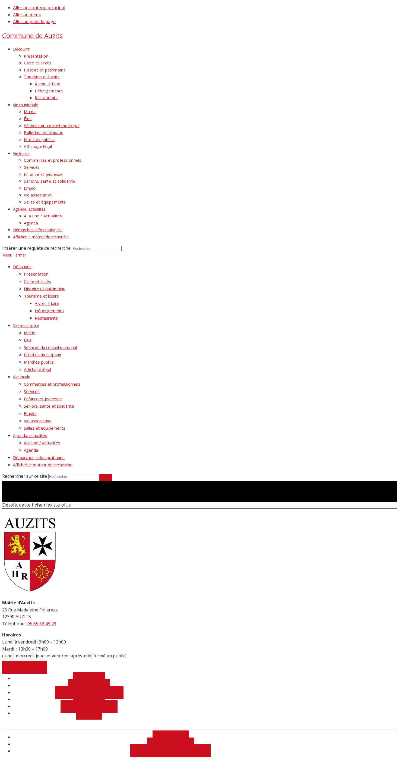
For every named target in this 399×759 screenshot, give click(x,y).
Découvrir (22, 266)
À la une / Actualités (42, 442)
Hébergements (49, 310)
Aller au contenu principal (39, 8)
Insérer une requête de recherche (36, 248)
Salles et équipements (44, 428)
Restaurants (46, 318)
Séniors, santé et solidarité (49, 406)
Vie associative (38, 420)
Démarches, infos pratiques (39, 457)
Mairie (29, 332)
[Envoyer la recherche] (105, 477)
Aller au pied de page (34, 21)
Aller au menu (27, 15)
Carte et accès (37, 281)
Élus (27, 340)
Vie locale (21, 376)
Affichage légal (37, 369)
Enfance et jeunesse (43, 398)
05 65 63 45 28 (41, 624)
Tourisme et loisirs (41, 296)
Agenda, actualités (30, 435)
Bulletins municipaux (42, 354)
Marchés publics (39, 362)
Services (32, 391)
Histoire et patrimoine (44, 288)
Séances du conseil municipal (50, 347)
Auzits (32, 35)
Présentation (36, 274)
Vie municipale (26, 325)
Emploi (30, 413)
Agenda (31, 450)
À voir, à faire (47, 303)
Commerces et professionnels (52, 384)
